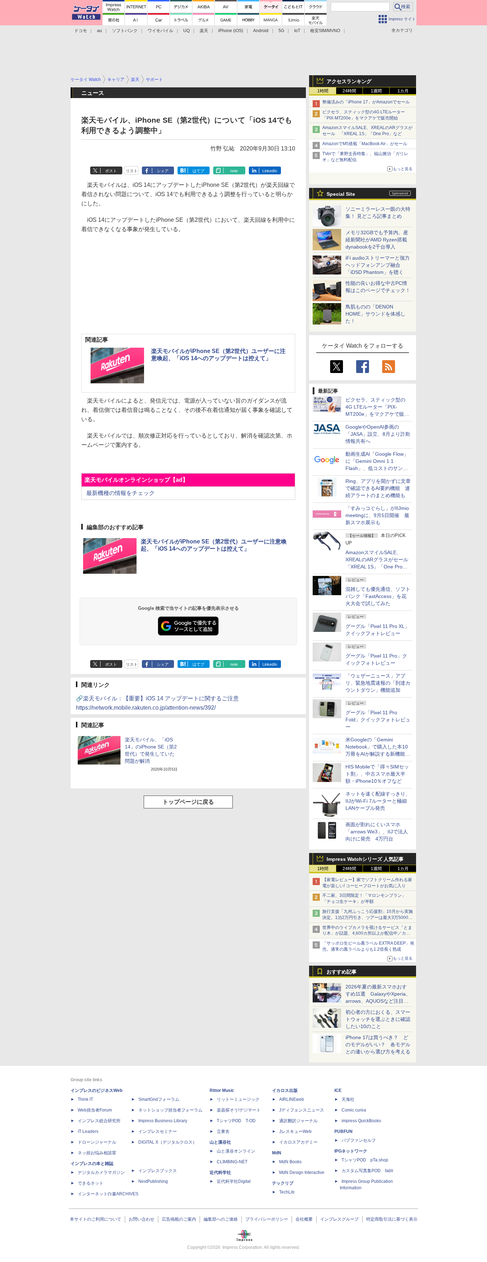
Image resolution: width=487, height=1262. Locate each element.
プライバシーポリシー (266, 1219)
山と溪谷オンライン (236, 1151)
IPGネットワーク (350, 1151)
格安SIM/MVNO (325, 30)
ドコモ (80, 30)
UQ (186, 30)
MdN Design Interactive (301, 1172)
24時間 (349, 90)
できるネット (90, 1183)
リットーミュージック (238, 1099)
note (234, 171)
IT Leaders (88, 1131)
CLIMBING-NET (232, 1161)
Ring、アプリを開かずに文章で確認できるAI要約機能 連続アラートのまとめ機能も (378, 488)
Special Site (341, 194)
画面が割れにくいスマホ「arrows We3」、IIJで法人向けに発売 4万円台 (376, 832)
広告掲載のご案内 (179, 1219)
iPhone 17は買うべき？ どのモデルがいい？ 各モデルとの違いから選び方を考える (377, 1044)
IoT (297, 30)
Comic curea (354, 1110)
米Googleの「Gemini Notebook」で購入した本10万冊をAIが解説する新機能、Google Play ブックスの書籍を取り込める (377, 754)
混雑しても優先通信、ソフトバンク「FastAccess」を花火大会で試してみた (377, 596)
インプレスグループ (339, 1219)
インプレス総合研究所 (99, 1120)
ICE (338, 1090)
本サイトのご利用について (95, 1219)
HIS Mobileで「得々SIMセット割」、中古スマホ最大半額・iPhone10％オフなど (377, 774)
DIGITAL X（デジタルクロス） (167, 1142)
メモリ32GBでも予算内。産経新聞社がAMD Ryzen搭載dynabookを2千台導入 (376, 240)
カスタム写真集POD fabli (367, 1170)
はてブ (198, 171)
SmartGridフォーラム (158, 1099)
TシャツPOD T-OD (236, 1120)
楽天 (204, 30)
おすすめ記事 (342, 972)
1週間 (376, 90)
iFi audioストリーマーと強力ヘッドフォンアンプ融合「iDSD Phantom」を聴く (377, 265)
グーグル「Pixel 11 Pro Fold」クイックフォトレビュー (377, 720)
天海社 (348, 1099)
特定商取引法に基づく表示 (391, 1219)
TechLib (286, 1192)
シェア (163, 171)
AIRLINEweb (291, 1099)
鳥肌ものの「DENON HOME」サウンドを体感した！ (375, 314)
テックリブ (282, 1183)
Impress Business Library (162, 1120)
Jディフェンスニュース (301, 1110)
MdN (276, 1152)
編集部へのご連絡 (221, 1219)
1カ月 (403, 90)
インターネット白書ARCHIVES (108, 1193)
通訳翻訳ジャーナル (298, 1120)
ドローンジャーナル (97, 1142)
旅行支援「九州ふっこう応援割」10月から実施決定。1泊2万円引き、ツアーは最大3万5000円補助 (367, 917)
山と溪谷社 (220, 1142)
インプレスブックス (157, 1170)
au (99, 30)
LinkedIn (269, 171)
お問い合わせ (141, 1219)
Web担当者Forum (95, 1110)
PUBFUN (343, 1131)
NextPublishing (153, 1181)
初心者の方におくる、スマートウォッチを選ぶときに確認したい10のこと (377, 1019)
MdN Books (290, 1161)
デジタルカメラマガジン (101, 1172)
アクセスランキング (349, 81)
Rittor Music (222, 1090)
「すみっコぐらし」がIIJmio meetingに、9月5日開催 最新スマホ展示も (377, 515)
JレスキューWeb (295, 1131)
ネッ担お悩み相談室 (97, 1152)
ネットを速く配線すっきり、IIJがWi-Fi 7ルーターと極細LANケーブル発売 (377, 801)
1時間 (322, 90)
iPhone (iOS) (230, 30)
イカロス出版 (285, 1090)
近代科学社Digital (234, 1181)
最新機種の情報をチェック (120, 493)
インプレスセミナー (157, 1131)
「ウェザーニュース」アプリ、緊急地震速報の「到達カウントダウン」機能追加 (377, 683)
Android (260, 30)
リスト (132, 171)
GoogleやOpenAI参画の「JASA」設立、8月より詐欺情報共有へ (377, 434)
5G (281, 30)
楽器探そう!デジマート (239, 1110)
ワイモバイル (160, 30)
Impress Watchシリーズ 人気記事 (365, 859)
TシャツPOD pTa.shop (365, 1160)
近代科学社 (220, 1172)
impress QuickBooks (361, 1120)
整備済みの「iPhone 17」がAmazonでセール (366, 101)
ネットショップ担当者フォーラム (170, 1110)
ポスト (111, 171)
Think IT (85, 1099)
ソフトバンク (125, 30)
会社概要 (304, 1219)
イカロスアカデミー (298, 1142)
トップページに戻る (188, 802)
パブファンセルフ (359, 1140)
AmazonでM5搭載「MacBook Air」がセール (364, 143)
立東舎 (223, 1131)
